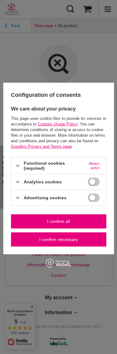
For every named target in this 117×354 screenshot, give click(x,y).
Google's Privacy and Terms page (41, 146)
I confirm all (58, 221)
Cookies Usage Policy (57, 124)
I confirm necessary (58, 239)
